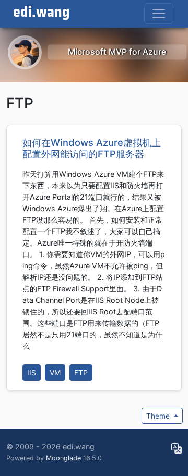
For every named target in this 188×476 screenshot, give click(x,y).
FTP (81, 372)
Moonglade (63, 458)
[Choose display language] (176, 449)
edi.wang (41, 12)
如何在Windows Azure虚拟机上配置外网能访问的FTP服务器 (91, 148)
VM (55, 372)
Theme (159, 415)
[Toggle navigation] (158, 13)
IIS (31, 372)
